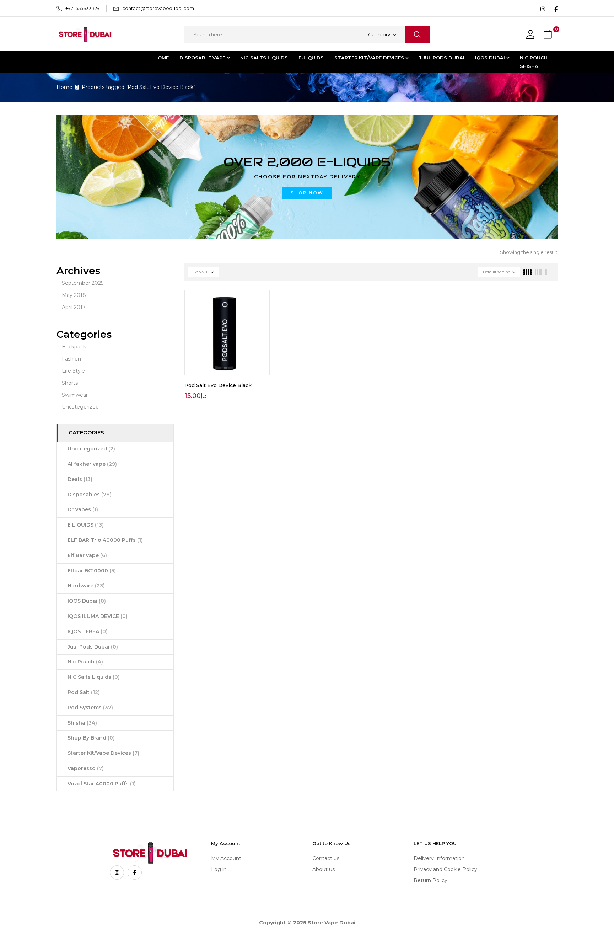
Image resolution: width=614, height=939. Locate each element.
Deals (80, 479)
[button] (548, 34)
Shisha (82, 723)
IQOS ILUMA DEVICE (98, 616)
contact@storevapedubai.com (158, 8)
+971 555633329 (82, 8)
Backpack (74, 346)
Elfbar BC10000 (92, 570)
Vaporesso (86, 768)
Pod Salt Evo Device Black (218, 385)
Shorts (70, 383)
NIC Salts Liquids (94, 677)
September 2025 (82, 283)
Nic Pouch (85, 661)
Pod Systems (90, 707)
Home (64, 87)
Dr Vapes (83, 509)
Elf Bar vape (87, 555)
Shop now (307, 193)
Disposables (90, 494)
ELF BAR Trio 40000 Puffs (105, 540)
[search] (417, 34)
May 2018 (74, 295)
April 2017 (74, 307)
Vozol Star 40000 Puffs (102, 783)
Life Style (73, 371)
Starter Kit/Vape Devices (103, 753)
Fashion (71, 359)
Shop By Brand (91, 738)
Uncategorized (80, 407)
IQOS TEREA (88, 631)
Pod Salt (84, 692)
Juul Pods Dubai (93, 647)
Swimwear (75, 395)
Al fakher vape (92, 464)
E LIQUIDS (86, 525)
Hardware (86, 585)
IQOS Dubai (87, 601)
